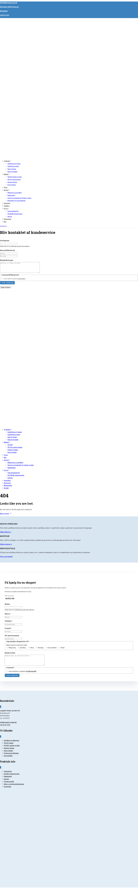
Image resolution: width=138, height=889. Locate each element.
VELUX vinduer (8, 743)
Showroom (7, 483)
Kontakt (6, 488)
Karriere (10, 478)
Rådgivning (12, 648)
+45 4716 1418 (4, 15)
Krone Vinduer (12, 185)
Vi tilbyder (7, 161)
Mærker (6, 174)
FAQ (5, 222)
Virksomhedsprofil (13, 211)
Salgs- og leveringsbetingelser (14, 784)
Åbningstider (4, 11)
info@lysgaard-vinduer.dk (8, 722)
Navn (7, 250)
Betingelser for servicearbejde (16, 200)
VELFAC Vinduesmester (11, 774)
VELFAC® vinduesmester (15, 214)
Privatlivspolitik (9, 781)
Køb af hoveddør (12, 171)
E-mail (8, 628)
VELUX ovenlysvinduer (14, 179)
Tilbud (32, 648)
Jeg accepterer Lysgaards (14, 278)
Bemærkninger (6, 260)
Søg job (10, 216)
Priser (5, 187)
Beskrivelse (10, 653)
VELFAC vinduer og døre (12, 745)
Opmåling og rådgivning (11, 740)
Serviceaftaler (52, 648)
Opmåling (23, 648)
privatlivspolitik (21, 278)
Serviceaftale (8, 756)
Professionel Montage (11, 753)
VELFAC (10, 445)
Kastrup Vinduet (12, 182)
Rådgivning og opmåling (15, 192)
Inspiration (7, 203)
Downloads (7, 787)
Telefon (8, 621)
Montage (41, 648)
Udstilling (6, 206)
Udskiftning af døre (13, 166)
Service (6, 190)
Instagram (4, 240)
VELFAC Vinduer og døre (15, 177)
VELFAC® (8, 3)
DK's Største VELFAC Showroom (9, 7)
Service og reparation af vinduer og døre (19, 198)
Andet (62, 648)
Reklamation (11, 195)
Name (7, 604)
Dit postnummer (12, 635)
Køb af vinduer (12, 169)
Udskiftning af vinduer (14, 163)
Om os (6, 208)
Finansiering (7, 219)
